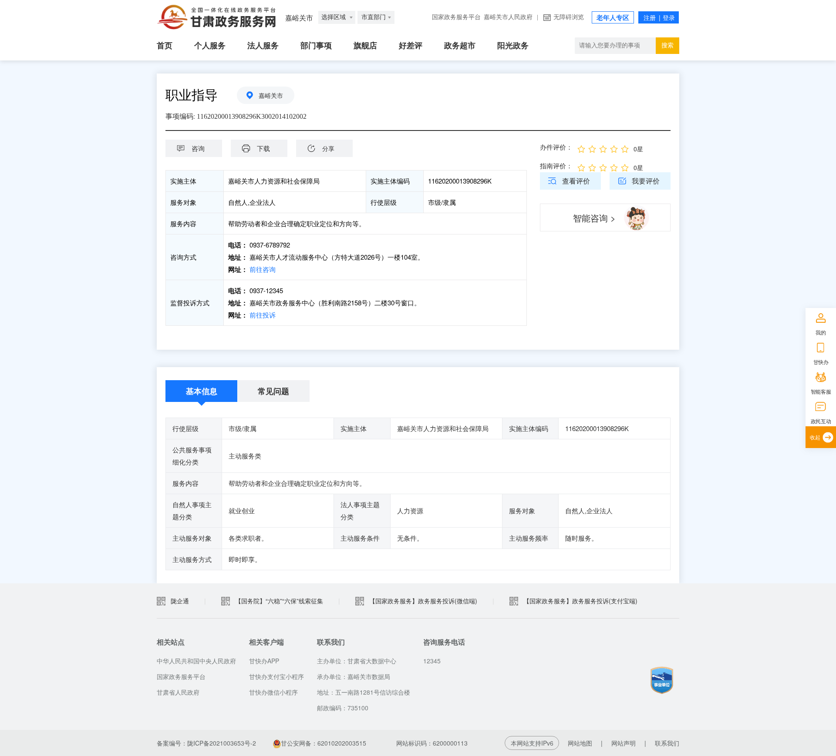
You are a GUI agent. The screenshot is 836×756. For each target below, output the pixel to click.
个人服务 (210, 45)
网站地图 (580, 743)
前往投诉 (262, 314)
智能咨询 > (594, 217)
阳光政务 (513, 45)
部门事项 (316, 45)
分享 (328, 148)
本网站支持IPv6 (532, 743)
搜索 (667, 45)
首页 (164, 45)
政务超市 (459, 45)
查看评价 (576, 181)
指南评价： (556, 165)
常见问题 (273, 391)
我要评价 (646, 181)
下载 (263, 148)
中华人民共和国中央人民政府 (196, 660)
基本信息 (201, 391)
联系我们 (667, 743)
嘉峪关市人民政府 (508, 17)
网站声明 (623, 743)
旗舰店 (365, 45)
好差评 (410, 45)
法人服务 (263, 45)
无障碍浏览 (568, 17)
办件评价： (556, 146)
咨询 (198, 148)
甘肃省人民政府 (178, 692)
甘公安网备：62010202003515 (324, 743)
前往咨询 (262, 269)
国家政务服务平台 (456, 17)
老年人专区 (613, 17)
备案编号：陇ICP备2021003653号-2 (206, 743)
